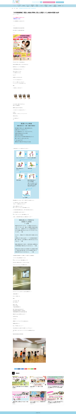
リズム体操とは (19, 6)
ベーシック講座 (28, 6)
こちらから (14, 318)
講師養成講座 (32, 6)
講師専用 (59, 5)
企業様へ (50, 5)
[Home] (12, 8)
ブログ (41, 5)
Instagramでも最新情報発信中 (49, 2)
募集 (18, 14)
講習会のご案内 (46, 6)
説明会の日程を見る (36, 2)
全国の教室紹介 (55, 6)
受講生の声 (37, 6)
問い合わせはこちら (60, 2)
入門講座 (23, 5)
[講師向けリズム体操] (16, 2)
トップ (14, 5)
